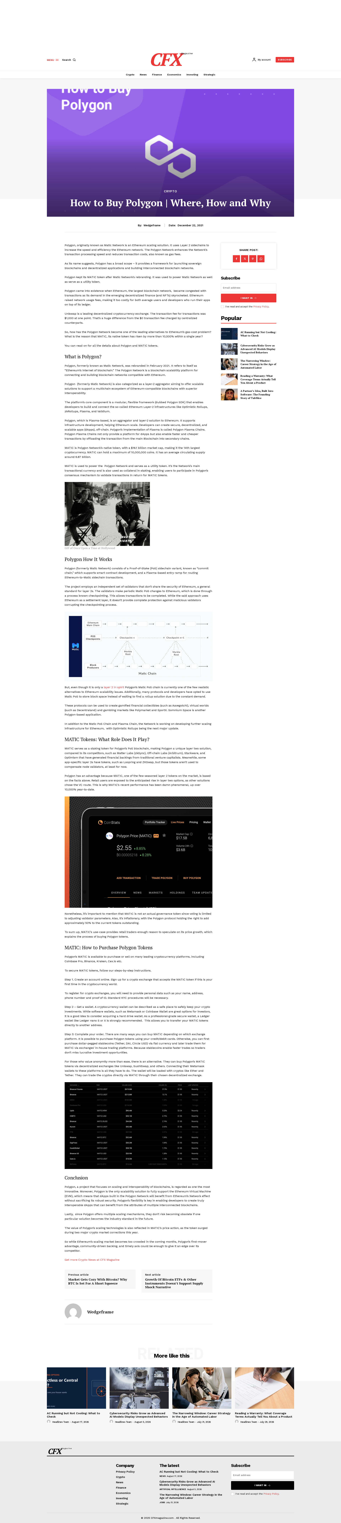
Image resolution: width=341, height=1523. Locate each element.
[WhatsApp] (260, 258)
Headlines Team (60, 1422)
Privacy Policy (261, 306)
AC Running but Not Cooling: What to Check (258, 333)
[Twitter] (244, 258)
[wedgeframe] (73, 1312)
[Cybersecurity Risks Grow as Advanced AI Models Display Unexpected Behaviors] (229, 349)
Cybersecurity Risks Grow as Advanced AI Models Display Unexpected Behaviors (257, 349)
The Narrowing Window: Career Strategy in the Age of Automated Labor (258, 364)
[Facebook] (236, 258)
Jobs (162, 1502)
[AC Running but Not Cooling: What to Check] (229, 333)
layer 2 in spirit (113, 687)
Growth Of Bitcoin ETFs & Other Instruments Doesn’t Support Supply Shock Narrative (174, 1283)
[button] (69, 60)
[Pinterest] (252, 258)
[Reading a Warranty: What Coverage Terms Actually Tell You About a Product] (229, 379)
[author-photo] (49, 1422)
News (162, 1476)
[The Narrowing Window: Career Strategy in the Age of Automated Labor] (229, 364)
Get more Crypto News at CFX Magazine (92, 1259)
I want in (247, 298)
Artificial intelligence (172, 1489)
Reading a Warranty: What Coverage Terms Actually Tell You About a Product (258, 379)
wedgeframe (152, 225)
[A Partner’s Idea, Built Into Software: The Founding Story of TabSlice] (229, 394)
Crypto (170, 191)
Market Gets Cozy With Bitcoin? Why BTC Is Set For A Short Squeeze (97, 1281)
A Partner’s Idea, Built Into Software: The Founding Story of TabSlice (256, 394)
